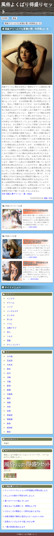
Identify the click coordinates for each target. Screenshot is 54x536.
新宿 (9, 386)
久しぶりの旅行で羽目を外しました (20, 496)
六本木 (10, 365)
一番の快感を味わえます (15, 527)
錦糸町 (10, 428)
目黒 (9, 411)
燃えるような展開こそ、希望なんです (20, 506)
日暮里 (10, 394)
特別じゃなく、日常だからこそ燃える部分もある (36, 263)
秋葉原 (10, 415)
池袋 (9, 402)
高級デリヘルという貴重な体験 (36, 210)
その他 (10, 356)
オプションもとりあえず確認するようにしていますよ (36, 242)
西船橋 (10, 419)
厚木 (9, 369)
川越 (9, 381)
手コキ (10, 319)
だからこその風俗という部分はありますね (22, 511)
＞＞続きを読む (31, 227)
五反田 (10, 361)
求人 (9, 332)
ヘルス (10, 336)
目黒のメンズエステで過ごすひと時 (20, 522)
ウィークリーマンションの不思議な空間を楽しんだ (26, 490)
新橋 (9, 390)
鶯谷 (9, 432)
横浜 (9, 398)
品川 (9, 373)
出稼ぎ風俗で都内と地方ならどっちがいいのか (24, 516)
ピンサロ (10, 315)
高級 (46, 198)
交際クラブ (11, 328)
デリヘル (10, 303)
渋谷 (50, 198)
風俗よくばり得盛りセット (27, 534)
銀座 (9, 423)
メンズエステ (12, 311)
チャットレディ (13, 345)
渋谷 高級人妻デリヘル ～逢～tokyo (17, 194)
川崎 (9, 377)
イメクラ (10, 298)
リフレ (10, 324)
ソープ (10, 307)
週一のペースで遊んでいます (17, 501)
